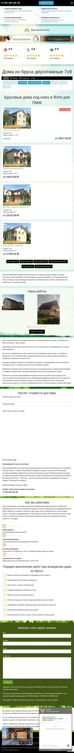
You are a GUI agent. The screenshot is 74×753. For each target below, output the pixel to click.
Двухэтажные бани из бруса (43, 266)
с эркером (46, 82)
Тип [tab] (6, 78)
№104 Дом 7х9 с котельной (13, 246)
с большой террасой (34, 82)
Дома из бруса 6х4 (13, 261)
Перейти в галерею (37, 331)
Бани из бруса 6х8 (28, 266)
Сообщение (6, 656)
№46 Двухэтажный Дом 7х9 (13, 169)
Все (33, 78)
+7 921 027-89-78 (10, 3)
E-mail (5, 648)
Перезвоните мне (46, 3)
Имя (4, 632)
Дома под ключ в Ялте (40, 30)
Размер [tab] (15, 78)
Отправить (7, 682)
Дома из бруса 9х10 (26, 261)
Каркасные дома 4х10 (41, 261)
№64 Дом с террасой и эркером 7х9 (16, 207)
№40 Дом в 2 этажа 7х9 (11, 130)
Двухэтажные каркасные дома (58, 261)
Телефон (5, 640)
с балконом (22, 82)
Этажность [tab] (25, 78)
